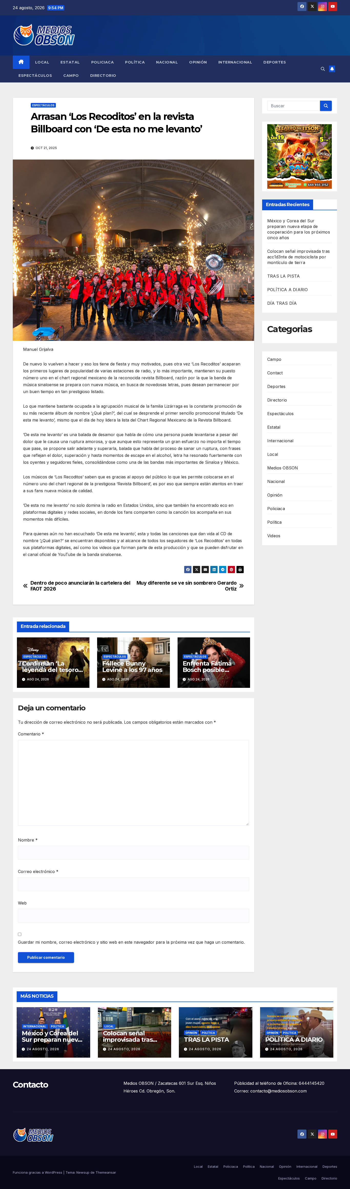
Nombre (28, 840)
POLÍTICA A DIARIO (287, 289)
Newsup (82, 1172)
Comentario (31, 733)
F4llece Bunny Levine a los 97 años (132, 667)
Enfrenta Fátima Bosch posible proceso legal (207, 670)
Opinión (198, 62)
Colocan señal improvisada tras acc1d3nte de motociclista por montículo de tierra (298, 257)
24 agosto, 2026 (43, 1049)
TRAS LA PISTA (283, 276)
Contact (275, 372)
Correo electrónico (38, 871)
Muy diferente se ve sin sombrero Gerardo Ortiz (187, 586)
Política (135, 62)
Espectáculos (35, 75)
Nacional (167, 62)
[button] (323, 68)
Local (42, 62)
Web (22, 903)
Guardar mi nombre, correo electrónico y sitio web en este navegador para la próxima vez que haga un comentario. (131, 942)
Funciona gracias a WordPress (38, 1172)
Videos (273, 535)
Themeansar (106, 1172)
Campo (71, 75)
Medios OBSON (282, 467)
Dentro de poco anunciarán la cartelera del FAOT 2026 (80, 586)
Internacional (235, 62)
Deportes (274, 62)
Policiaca (102, 62)
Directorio (103, 75)
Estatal (70, 62)
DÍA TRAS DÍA (282, 303)
